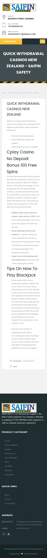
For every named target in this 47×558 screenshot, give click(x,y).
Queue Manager (11, 458)
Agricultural (9, 475)
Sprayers (8, 470)
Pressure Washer (11, 445)
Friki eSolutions (32, 554)
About (7, 495)
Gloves (7, 441)
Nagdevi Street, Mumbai (21, 18)
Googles (8, 449)
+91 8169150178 (22, 528)
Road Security (10, 453)
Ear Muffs (8, 466)
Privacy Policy (10, 503)
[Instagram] (8, 534)
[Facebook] (4, 534)
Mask (7, 462)
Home (4, 93)
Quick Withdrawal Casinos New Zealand (23, 109)
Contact (8, 499)
